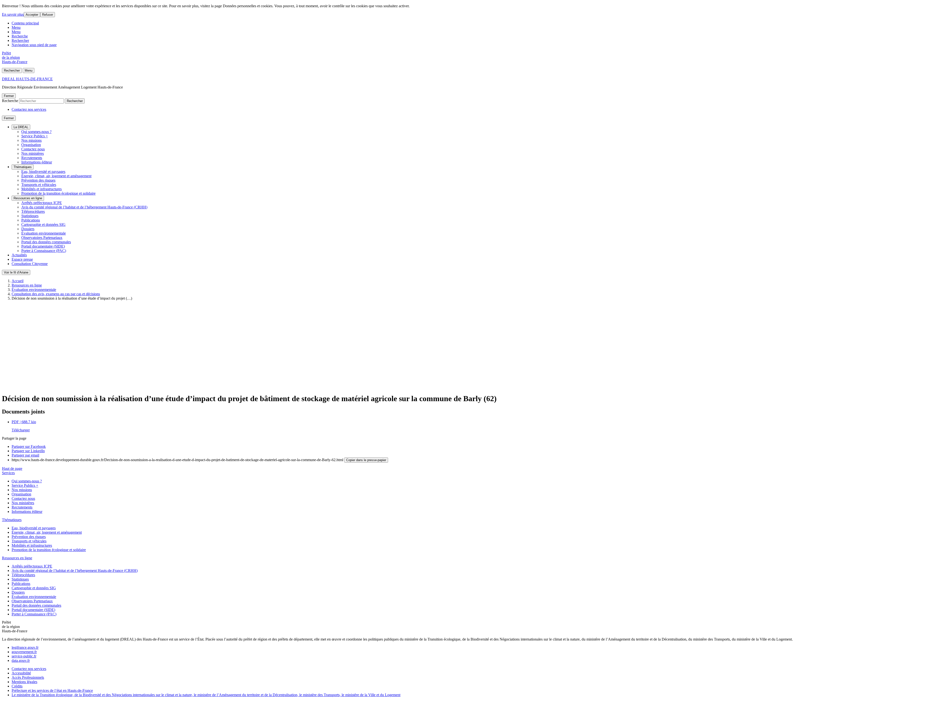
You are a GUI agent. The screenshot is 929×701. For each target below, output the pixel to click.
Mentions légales (24, 682)
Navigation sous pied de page (34, 45)
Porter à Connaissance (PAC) (43, 251)
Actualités (19, 255)
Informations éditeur (36, 162)
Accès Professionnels (28, 677)
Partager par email (25, 455)
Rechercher (20, 40)
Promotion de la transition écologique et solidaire (58, 193)
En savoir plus (13, 14)
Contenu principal (25, 23)
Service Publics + (34, 136)
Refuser (47, 14)
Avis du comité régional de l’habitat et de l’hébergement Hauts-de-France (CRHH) (84, 207)
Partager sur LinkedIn (28, 451)
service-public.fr (24, 656)
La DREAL (21, 127)
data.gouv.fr (21, 660)
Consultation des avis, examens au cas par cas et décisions (56, 294)
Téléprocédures (33, 211)
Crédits (17, 686)
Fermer (9, 96)
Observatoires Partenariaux (41, 238)
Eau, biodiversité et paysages (43, 172)
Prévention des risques (38, 180)
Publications (30, 220)
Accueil (17, 281)
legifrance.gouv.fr (25, 647)
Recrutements (31, 158)
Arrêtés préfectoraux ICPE (41, 203)
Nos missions (31, 140)
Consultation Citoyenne (30, 264)
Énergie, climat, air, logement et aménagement (56, 176)
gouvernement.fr (24, 652)
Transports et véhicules (38, 185)
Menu (16, 27)
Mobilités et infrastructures (41, 189)
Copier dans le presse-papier (366, 460)
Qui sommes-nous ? (36, 132)
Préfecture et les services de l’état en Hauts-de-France (52, 690)
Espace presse (22, 259)
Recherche (20, 36)
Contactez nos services (29, 109)
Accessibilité (21, 673)
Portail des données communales (46, 242)
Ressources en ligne (28, 198)
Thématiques (23, 167)
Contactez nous (33, 149)
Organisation (31, 145)
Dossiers (27, 229)
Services (8, 473)
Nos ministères (32, 153)
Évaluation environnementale (43, 233)
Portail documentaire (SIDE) (43, 246)
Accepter (32, 14)
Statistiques (29, 216)
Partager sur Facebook (29, 446)
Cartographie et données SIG (43, 224)
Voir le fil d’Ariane (16, 272)
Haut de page (12, 468)
